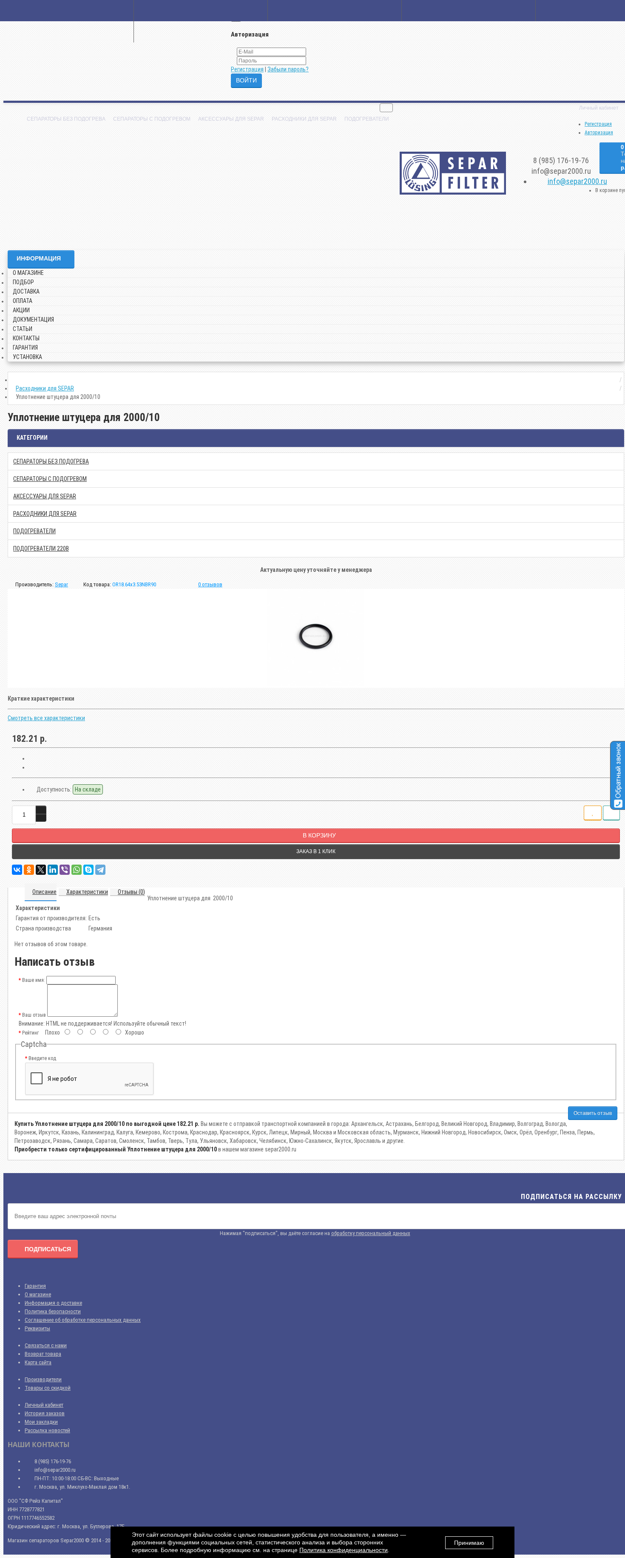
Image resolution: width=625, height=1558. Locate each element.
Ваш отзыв (34, 1015)
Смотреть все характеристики (46, 718)
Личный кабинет (44, 1405)
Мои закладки (41, 1422)
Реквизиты (37, 1328)
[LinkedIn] (53, 870)
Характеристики (87, 891)
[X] (41, 870)
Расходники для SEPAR (304, 119)
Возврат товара (43, 1354)
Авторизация (599, 133)
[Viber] (65, 870)
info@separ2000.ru (577, 181)
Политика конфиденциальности (343, 1550)
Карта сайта (38, 1362)
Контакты (26, 338)
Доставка (26, 291)
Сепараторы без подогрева (66, 119)
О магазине (28, 272)
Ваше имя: (33, 980)
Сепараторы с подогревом (151, 119)
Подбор (23, 282)
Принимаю (469, 1542)
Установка (27, 356)
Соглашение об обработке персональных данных (83, 1320)
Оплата (22, 300)
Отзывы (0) (131, 891)
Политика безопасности (53, 1311)
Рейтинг (30, 1033)
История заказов (45, 1413)
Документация (33, 319)
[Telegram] (100, 870)
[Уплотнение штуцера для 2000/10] (315, 637)
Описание (44, 891)
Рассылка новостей (47, 1430)
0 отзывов (210, 584)
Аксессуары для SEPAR (231, 119)
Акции (21, 310)
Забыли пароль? (288, 69)
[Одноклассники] (29, 870)
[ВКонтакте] (17, 870)
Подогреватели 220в (41, 548)
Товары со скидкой (48, 1388)
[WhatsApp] (76, 870)
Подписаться (48, 1249)
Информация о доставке (53, 1303)
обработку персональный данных (370, 1233)
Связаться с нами (46, 1345)
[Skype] (88, 870)
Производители (43, 1379)
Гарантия (25, 347)
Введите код (42, 1058)
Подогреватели (366, 119)
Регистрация (247, 69)
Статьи (22, 328)
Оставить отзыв (593, 1113)
